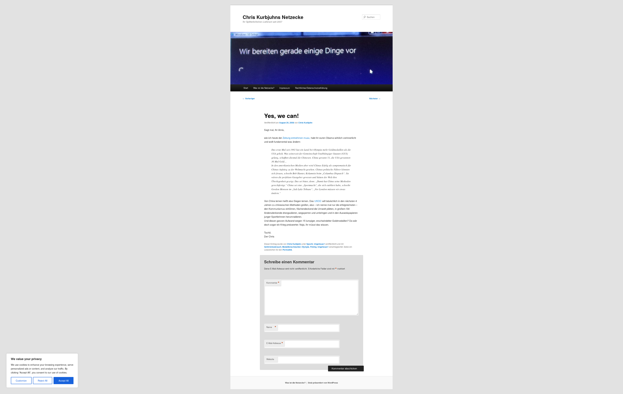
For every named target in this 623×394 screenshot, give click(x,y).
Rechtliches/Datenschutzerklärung (311, 87)
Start (246, 87)
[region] (42, 371)
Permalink (287, 249)
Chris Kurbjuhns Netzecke (273, 16)
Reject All (42, 380)
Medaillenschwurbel (291, 246)
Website (270, 359)
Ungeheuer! (319, 243)
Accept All (64, 380)
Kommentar (272, 282)
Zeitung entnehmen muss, (296, 137)
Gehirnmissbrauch (272, 246)
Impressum (284, 87)
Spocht (309, 243)
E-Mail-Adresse (274, 343)
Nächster (374, 98)
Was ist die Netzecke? (263, 87)
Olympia (305, 246)
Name (271, 327)
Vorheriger (249, 98)
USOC (318, 201)
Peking (313, 246)
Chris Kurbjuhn (305, 122)
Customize (21, 380)
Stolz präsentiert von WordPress (323, 382)
